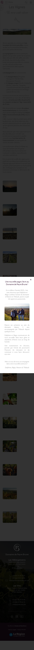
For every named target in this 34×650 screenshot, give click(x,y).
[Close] (30, 280)
